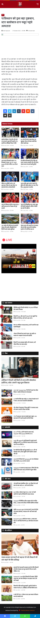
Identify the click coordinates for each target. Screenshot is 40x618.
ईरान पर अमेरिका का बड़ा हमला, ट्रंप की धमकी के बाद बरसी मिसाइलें (26, 326)
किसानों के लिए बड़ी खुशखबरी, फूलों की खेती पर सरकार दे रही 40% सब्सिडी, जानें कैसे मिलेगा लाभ (25, 587)
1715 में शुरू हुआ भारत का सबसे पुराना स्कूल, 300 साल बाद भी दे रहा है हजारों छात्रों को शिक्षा (25, 417)
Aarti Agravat (6, 31)
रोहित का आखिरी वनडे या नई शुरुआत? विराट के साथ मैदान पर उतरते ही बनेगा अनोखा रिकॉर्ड (9, 185)
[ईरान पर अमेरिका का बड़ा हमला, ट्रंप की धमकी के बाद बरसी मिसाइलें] (6, 327)
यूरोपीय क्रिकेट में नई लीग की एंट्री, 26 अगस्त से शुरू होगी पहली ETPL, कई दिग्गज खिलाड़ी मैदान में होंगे (9, 141)
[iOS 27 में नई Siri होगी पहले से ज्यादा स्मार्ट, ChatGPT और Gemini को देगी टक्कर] (6, 434)
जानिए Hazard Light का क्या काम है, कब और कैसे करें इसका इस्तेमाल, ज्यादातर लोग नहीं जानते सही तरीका (26, 512)
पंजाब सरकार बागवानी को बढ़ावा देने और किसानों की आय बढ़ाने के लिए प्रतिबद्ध (19, 558)
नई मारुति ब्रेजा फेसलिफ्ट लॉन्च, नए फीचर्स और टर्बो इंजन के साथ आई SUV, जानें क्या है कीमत (26, 484)
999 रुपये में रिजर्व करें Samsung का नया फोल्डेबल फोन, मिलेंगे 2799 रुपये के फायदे (26, 460)
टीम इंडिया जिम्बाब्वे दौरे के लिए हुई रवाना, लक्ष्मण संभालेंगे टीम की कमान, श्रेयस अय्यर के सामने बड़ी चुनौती (30, 162)
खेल (3, 15)
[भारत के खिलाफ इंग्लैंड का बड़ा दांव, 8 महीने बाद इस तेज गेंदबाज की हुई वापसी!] (10, 198)
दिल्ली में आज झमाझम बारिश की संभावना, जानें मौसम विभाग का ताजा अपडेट (25, 343)
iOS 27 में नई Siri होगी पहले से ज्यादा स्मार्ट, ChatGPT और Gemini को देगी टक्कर (24, 433)
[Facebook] (5, 111)
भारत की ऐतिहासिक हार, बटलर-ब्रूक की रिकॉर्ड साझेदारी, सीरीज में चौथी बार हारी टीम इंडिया (29, 206)
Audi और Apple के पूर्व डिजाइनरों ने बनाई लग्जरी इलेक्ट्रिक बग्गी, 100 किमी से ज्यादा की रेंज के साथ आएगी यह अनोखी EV (25, 443)
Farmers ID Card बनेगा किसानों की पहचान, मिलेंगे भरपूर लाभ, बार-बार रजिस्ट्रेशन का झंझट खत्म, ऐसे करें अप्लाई (26, 579)
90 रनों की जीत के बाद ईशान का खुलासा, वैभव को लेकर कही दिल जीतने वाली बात (29, 141)
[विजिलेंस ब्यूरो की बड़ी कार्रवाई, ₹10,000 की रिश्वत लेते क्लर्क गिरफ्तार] (6, 310)
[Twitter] (10, 111)
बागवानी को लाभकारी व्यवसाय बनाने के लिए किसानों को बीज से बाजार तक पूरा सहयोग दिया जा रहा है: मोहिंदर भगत (26, 569)
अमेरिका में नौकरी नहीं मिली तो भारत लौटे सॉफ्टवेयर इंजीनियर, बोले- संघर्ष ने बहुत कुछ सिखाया (18, 381)
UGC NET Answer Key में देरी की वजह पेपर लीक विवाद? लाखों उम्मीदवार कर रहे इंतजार (26, 391)
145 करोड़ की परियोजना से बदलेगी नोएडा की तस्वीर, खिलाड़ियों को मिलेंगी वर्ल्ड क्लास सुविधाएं (9, 227)
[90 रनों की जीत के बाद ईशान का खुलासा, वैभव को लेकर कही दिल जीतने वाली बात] (30, 133)
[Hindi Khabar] (20, 4)
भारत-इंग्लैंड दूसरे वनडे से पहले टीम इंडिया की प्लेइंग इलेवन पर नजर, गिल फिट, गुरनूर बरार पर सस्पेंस (29, 185)
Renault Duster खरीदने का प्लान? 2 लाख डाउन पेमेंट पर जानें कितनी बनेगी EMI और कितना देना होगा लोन (26, 521)
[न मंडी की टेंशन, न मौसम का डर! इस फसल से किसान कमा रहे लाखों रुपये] (6, 597)
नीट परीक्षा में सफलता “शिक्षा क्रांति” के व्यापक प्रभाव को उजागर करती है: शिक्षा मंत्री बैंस (26, 409)
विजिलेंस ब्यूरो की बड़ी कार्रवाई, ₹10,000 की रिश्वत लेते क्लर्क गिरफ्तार (26, 308)
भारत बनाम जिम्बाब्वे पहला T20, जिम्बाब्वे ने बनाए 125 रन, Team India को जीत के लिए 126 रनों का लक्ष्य (9, 163)
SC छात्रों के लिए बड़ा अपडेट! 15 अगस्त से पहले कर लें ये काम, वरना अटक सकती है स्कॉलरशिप (26, 400)
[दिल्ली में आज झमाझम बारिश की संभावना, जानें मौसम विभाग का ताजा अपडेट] (6, 345)
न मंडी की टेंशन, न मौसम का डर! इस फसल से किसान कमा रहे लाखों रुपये (26, 595)
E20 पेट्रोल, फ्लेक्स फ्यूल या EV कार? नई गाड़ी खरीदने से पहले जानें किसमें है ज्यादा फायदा (25, 493)
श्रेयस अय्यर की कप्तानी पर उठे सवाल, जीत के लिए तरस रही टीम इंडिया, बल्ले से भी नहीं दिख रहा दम (29, 227)
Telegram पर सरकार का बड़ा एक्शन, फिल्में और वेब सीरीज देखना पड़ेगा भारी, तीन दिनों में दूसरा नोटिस (26, 469)
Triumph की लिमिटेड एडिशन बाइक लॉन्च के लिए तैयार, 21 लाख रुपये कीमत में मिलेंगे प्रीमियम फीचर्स (26, 502)
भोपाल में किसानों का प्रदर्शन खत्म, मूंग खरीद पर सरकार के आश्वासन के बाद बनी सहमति (25, 335)
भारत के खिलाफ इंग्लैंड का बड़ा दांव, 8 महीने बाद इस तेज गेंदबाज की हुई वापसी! (10, 206)
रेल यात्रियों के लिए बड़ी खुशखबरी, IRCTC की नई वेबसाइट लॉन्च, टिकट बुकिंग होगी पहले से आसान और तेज (25, 452)
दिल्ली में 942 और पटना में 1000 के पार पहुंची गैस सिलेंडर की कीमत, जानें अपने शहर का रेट (25, 317)
